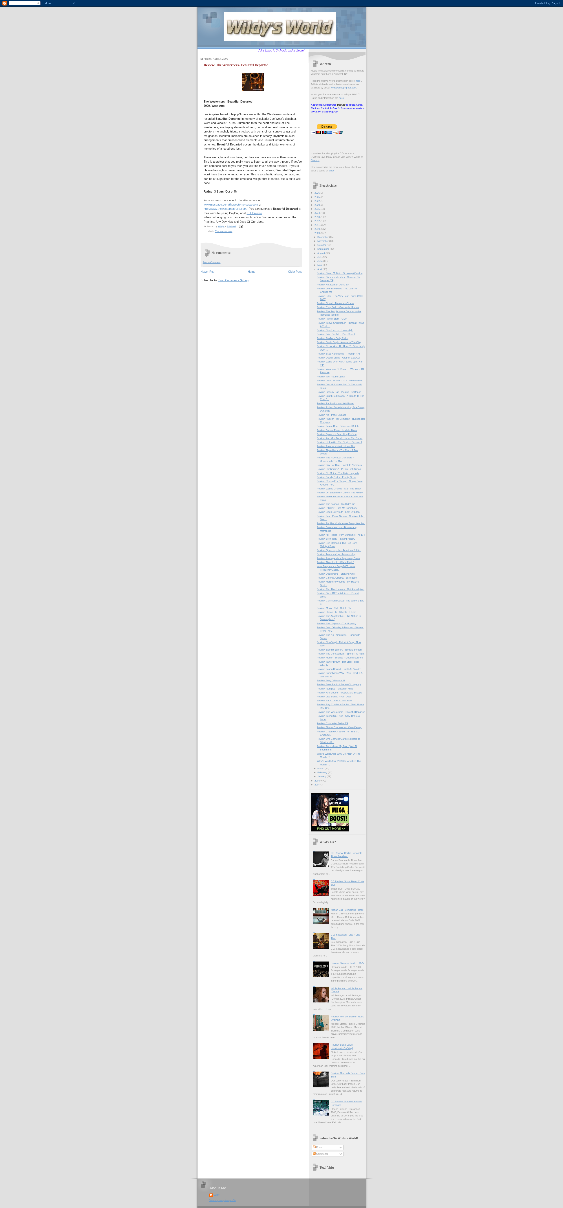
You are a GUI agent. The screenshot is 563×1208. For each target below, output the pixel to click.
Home (251, 271)
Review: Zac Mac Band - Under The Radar (339, 438)
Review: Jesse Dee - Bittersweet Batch (337, 426)
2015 (317, 209)
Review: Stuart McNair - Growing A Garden (339, 273)
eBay (332, 170)
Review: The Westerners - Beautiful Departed (341, 712)
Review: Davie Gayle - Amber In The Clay (339, 342)
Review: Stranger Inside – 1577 (347, 963)
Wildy (216, 1194)
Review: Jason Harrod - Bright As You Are (339, 669)
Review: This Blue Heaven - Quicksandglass (340, 589)
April (320, 269)
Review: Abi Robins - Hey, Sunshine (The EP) (341, 534)
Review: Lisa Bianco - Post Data (334, 696)
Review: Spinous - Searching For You (336, 434)
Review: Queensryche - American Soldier (339, 550)
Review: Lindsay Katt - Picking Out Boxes (339, 392)
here (358, 80)
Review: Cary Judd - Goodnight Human (338, 307)
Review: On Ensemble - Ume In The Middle (340, 492)
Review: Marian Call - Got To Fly (334, 608)
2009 (317, 233)
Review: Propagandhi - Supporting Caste (338, 558)
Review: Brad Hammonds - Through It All (338, 353)
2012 (317, 221)
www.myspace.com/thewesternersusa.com (231, 204)
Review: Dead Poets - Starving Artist (336, 573)
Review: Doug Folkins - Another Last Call (338, 357)
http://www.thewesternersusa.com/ (225, 208)
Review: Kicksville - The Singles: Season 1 (339, 442)
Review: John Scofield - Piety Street (336, 334)
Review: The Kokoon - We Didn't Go (336, 504)
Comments (322, 1154)
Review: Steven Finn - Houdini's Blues (337, 430)
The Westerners (223, 231)
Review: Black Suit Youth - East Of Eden (338, 512)
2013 (317, 217)
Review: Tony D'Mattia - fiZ (331, 680)
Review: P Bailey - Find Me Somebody (337, 508)
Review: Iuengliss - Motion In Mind (335, 688)
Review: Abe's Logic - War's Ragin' (335, 562)
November (323, 241)
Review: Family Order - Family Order (336, 477)
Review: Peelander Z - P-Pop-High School (339, 469)
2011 (317, 225)
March (321, 768)
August (321, 253)
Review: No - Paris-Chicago (331, 415)
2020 (317, 205)
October (322, 245)
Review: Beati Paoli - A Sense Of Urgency (339, 684)
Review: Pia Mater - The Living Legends (338, 473)
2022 (317, 201)
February (322, 772)
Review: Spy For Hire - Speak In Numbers (339, 465)
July (319, 257)
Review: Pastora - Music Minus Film (336, 446)
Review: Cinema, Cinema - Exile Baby (337, 577)
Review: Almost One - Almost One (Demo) (339, 727)
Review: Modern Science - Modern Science (340, 657)
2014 (317, 212)
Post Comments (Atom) (233, 280)
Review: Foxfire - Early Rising (332, 338)
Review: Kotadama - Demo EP (333, 284)
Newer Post (208, 271)
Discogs (315, 160)
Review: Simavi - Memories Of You (335, 303)
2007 (317, 784)
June (320, 261)
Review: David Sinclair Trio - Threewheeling (340, 380)
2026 (317, 192)
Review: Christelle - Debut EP (332, 723)
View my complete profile (222, 1200)
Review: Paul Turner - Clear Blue (334, 700)
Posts (319, 1147)
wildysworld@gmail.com (343, 87)
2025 (317, 197)
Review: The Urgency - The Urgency (336, 623)
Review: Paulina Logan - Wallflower (335, 403)
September (323, 249)
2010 (317, 229)
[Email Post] (240, 226)
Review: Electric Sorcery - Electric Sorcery (339, 649)
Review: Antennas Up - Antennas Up (336, 554)
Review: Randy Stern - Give (332, 318)
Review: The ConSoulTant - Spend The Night (340, 653)
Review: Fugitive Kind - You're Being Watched (341, 523)
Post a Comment (212, 262)
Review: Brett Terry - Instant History (336, 538)
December (323, 237)
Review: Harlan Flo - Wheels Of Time (336, 612)
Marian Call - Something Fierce (347, 909)
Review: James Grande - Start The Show (339, 488)
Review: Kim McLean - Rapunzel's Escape (339, 692)
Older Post (295, 271)
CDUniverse (254, 213)
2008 (317, 780)
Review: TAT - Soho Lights (331, 376)
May (320, 265)
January (322, 776)
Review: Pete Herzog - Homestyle (335, 330)
